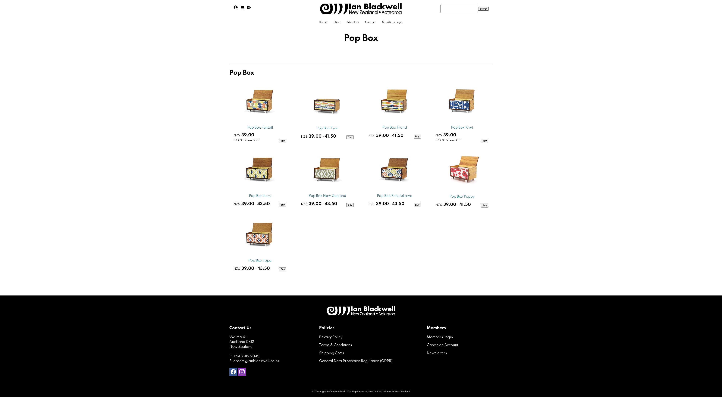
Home (323, 22)
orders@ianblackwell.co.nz (256, 361)
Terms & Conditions (335, 345)
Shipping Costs (331, 353)
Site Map (352, 392)
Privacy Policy (330, 337)
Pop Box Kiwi (462, 127)
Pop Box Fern (327, 128)
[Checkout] (249, 8)
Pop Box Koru (260, 196)
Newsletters (437, 353)
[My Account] (235, 8)
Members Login (392, 22)
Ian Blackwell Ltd (335, 392)
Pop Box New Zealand (327, 196)
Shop (337, 22)
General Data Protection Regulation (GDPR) (355, 361)
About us (353, 22)
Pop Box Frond (394, 127)
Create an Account (442, 345)
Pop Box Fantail (260, 127)
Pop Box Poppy (462, 196)
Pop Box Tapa (260, 260)
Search (483, 8)
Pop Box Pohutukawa (394, 196)
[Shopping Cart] (242, 8)
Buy (283, 140)
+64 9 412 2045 (246, 356)
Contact (370, 22)
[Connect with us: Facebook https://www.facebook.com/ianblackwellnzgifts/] (233, 372)
